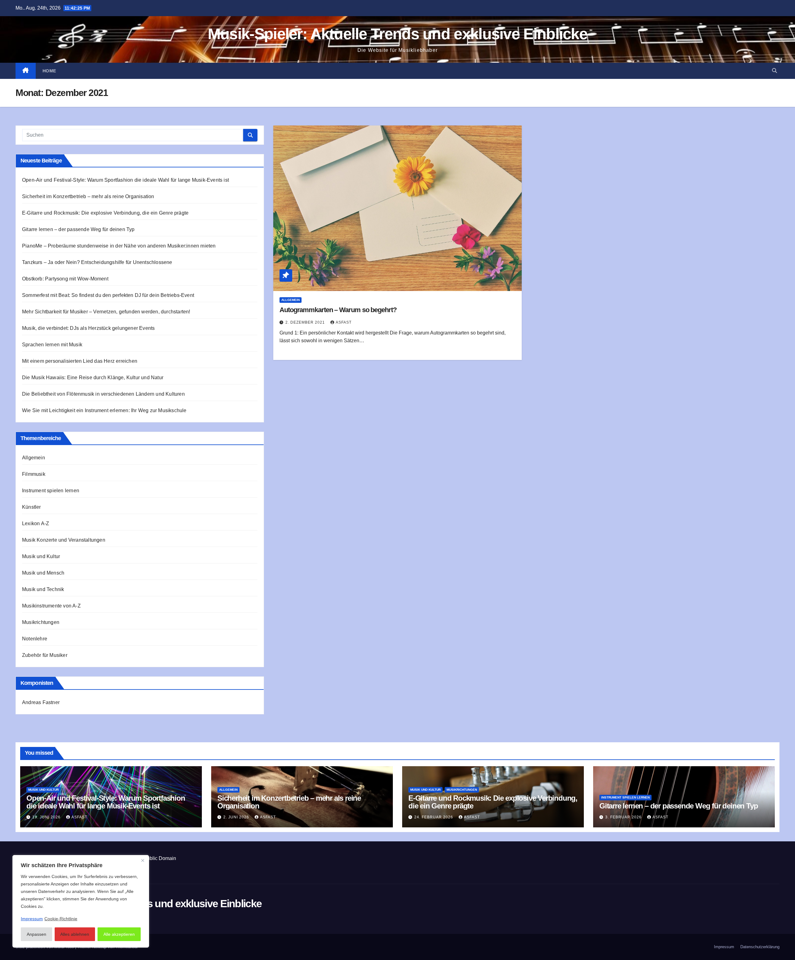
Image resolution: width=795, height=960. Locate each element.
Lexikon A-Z (35, 523)
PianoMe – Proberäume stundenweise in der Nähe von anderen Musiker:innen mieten (119, 245)
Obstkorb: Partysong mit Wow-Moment (65, 278)
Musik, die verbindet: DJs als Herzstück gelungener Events (88, 328)
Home (49, 70)
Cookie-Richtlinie (60, 918)
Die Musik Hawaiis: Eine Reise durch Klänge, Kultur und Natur (92, 377)
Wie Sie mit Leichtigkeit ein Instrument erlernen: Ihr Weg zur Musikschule (104, 410)
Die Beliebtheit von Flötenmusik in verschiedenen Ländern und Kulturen (103, 394)
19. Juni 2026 (47, 817)
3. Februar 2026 (624, 817)
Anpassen (36, 934)
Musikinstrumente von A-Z (51, 605)
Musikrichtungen (40, 622)
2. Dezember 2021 (305, 322)
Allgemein (33, 457)
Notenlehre (34, 638)
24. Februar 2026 (434, 817)
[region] (80, 901)
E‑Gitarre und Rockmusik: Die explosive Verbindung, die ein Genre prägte (105, 213)
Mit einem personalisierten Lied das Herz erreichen (79, 361)
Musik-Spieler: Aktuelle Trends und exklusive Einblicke (397, 34)
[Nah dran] (142, 860)
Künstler (31, 507)
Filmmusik (33, 474)
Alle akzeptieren (119, 934)
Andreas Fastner (41, 702)
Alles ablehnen (74, 934)
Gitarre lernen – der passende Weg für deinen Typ (78, 229)
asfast (344, 322)
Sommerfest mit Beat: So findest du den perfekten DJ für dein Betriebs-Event (108, 295)
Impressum (724, 946)
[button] (774, 70)
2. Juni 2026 (236, 817)
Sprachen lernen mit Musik (52, 344)
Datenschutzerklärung (759, 946)
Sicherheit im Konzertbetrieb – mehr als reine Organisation (88, 196)
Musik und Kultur (41, 556)
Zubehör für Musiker (44, 655)
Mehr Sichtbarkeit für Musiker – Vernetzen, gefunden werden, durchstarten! (106, 311)
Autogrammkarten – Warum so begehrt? (338, 310)
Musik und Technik (43, 589)
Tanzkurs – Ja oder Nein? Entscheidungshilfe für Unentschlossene (97, 262)
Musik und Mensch (43, 573)
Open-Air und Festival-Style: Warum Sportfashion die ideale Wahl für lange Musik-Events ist (125, 180)
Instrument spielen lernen (50, 490)
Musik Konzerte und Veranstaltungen (63, 540)
